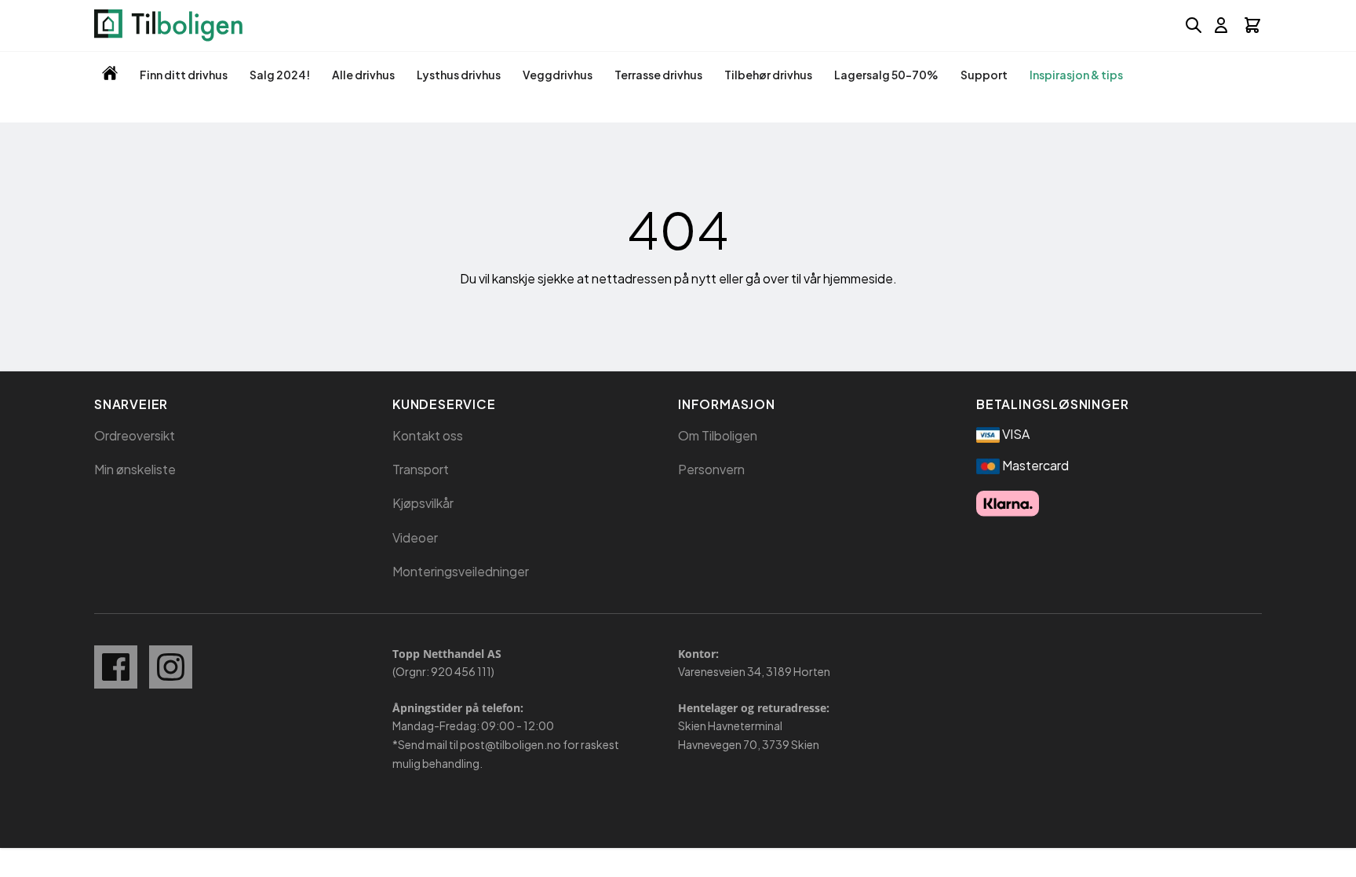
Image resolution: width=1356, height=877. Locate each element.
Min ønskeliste (135, 469)
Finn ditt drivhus (184, 75)
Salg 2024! (280, 75)
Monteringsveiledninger (460, 571)
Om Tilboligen (717, 435)
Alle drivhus (363, 75)
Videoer (415, 537)
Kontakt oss (427, 435)
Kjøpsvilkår (423, 503)
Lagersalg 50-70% (886, 75)
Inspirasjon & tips (1076, 75)
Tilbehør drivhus (768, 75)
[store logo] (168, 25)
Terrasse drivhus (658, 75)
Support (984, 75)
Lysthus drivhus (459, 75)
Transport (420, 469)
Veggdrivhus (557, 75)
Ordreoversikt (134, 435)
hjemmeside (858, 278)
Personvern (711, 469)
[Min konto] (1221, 25)
